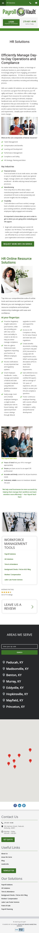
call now (30, 3)
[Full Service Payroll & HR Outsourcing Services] (19, 12)
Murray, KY (13, 681)
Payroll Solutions (10, 554)
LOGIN (11, 22)
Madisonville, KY (17, 668)
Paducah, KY (14, 662)
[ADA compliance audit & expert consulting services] (19, 930)
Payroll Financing (7, 909)
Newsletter (8, 870)
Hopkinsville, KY (17, 694)
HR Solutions (8, 559)
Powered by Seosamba (19, 925)
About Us (4, 853)
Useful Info (5, 864)
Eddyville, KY (15, 687)
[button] (2, 592)
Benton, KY (14, 675)
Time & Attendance (11, 564)
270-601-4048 (29, 21)
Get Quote (8, 839)
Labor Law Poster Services (13, 580)
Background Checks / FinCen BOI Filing (17, 569)
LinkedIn (19, 805)
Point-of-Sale (5, 905)
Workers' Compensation (12, 574)
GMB (24, 805)
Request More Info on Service (17, 244)
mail (36, 3)
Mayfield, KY (14, 700)
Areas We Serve (6, 857)
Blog (2, 860)
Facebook (15, 805)
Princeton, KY (15, 706)
